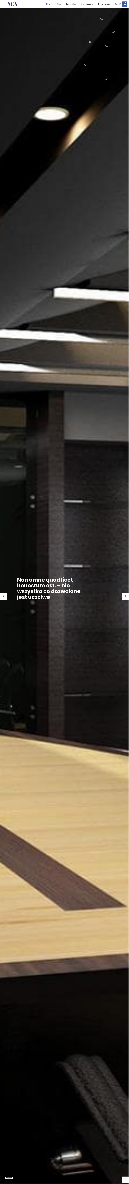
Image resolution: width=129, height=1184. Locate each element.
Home (48, 4)
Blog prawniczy (104, 4)
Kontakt (118, 4)
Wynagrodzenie (87, 4)
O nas (59, 4)
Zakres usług (71, 4)
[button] (3, 596)
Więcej (39, 605)
